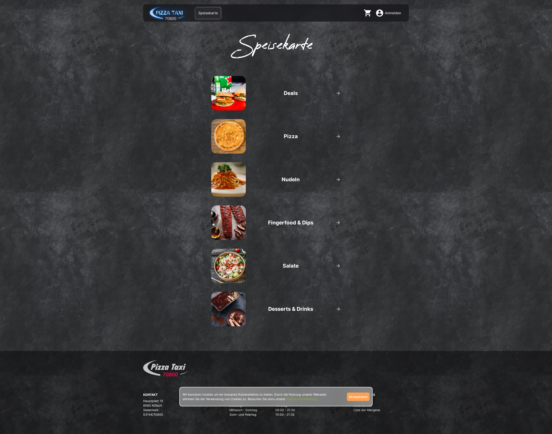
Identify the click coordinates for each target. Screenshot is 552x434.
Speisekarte (208, 13)
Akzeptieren (358, 397)
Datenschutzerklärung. (302, 399)
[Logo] (165, 370)
